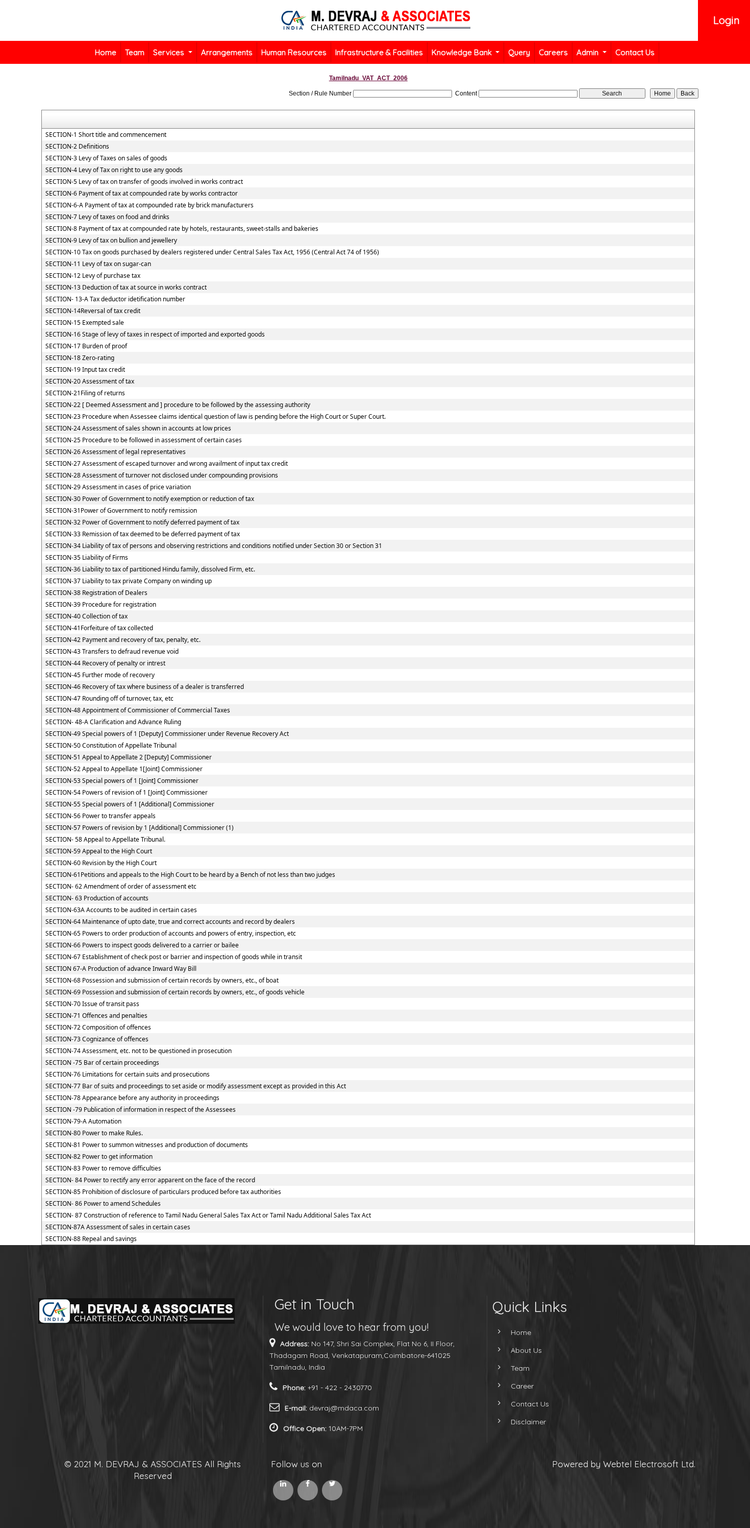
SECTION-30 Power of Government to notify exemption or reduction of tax (149, 499)
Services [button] (169, 52)
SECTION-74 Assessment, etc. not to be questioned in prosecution (138, 1051)
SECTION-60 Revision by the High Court (101, 863)
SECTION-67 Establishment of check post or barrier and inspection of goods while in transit (173, 957)
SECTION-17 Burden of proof (86, 346)
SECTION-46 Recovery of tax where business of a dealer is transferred (144, 687)
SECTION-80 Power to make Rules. (94, 1133)
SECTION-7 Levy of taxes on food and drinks (107, 217)
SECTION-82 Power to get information (99, 1157)
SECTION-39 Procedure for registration (100, 605)
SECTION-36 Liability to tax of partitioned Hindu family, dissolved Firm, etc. (150, 569)
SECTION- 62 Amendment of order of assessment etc (120, 886)
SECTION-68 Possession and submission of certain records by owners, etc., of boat (162, 980)
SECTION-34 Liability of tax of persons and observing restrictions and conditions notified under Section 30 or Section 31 (213, 546)
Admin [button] (589, 52)
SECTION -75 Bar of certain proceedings (102, 1063)
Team (134, 52)
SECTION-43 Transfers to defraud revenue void (112, 652)
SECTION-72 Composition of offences (98, 1027)
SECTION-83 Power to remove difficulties (103, 1168)
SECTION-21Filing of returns (85, 393)
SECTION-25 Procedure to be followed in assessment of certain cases (143, 440)
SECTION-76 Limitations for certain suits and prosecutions (127, 1074)
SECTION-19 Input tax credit (85, 370)
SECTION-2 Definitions (77, 146)
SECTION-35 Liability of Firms (86, 558)
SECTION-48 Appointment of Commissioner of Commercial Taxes (137, 710)
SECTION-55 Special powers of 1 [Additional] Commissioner (129, 804)
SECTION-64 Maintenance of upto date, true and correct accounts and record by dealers (170, 922)
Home (105, 52)
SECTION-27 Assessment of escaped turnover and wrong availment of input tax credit (166, 464)
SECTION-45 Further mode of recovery (100, 675)
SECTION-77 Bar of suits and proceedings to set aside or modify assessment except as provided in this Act (195, 1086)
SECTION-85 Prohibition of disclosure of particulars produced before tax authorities (163, 1192)
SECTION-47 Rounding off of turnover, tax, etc (109, 699)
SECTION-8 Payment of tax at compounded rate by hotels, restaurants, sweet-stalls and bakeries (181, 229)
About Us (526, 1350)
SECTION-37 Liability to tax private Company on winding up (128, 581)
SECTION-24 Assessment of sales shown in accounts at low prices (138, 428)
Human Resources (294, 52)
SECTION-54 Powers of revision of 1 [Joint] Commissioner (126, 793)
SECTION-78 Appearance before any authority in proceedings (132, 1098)
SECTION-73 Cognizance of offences (96, 1039)
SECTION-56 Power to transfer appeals (100, 816)
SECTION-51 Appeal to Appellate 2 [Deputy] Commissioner (128, 757)
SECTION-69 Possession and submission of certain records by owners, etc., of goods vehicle (175, 992)
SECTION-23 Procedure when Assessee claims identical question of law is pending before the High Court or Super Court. (215, 417)
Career (522, 1386)
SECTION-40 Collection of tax (86, 616)
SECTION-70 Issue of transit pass (92, 1004)
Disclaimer (528, 1421)
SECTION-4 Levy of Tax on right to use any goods (114, 170)
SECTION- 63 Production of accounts (96, 898)
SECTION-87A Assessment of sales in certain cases (117, 1227)
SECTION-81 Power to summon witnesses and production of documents (146, 1145)
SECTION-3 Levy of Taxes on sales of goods (106, 158)
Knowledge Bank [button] (463, 52)
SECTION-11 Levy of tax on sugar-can (98, 264)
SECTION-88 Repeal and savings (91, 1239)
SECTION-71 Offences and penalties (96, 1016)
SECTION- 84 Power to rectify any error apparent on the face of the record (150, 1180)
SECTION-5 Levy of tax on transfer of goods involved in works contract (144, 182)
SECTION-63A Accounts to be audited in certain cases (121, 910)
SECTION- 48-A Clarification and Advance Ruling (113, 722)
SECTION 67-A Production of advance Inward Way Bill (120, 969)
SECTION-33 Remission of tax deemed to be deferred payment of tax (142, 534)
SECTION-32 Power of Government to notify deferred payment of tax (142, 522)
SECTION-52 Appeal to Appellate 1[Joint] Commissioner (124, 769)
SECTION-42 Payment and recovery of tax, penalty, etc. (123, 640)
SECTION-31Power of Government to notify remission (121, 511)
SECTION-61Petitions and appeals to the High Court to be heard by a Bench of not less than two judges (190, 875)
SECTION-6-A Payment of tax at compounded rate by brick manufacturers (149, 205)
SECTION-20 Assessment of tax (89, 381)
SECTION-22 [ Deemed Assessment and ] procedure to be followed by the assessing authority (177, 405)
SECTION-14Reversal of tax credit (92, 311)
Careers (553, 52)
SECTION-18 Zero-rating (79, 358)
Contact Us (635, 52)
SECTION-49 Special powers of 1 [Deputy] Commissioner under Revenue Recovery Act (167, 734)
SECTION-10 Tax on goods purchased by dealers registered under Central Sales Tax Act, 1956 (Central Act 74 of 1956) (212, 252)
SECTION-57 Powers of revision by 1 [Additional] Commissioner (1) (139, 828)
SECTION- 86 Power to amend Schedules (103, 1204)
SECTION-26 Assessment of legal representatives (115, 452)
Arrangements (227, 52)
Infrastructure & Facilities (379, 52)
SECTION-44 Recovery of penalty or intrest (105, 663)
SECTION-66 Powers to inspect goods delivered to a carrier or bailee (142, 945)
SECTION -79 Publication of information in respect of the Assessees (140, 1110)
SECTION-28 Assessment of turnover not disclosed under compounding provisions (161, 475)
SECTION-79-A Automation (83, 1121)
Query (519, 52)
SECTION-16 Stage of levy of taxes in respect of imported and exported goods (155, 334)
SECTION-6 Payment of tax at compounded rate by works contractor (141, 193)
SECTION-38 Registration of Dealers (96, 593)
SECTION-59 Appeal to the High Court (98, 851)
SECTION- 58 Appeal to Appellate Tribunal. (105, 839)
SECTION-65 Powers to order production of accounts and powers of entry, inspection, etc (170, 933)
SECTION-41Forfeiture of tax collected (99, 628)
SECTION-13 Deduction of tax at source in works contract (126, 287)
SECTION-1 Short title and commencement (105, 135)
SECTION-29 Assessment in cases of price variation (118, 487)
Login (726, 20)
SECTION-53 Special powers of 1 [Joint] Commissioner (121, 781)
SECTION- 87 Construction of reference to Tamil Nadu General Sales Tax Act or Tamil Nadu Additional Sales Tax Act (208, 1215)
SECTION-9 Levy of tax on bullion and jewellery (111, 240)
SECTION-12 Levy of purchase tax (92, 276)
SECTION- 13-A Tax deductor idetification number (115, 299)
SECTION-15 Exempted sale (84, 323)
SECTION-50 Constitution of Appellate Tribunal (111, 746)
